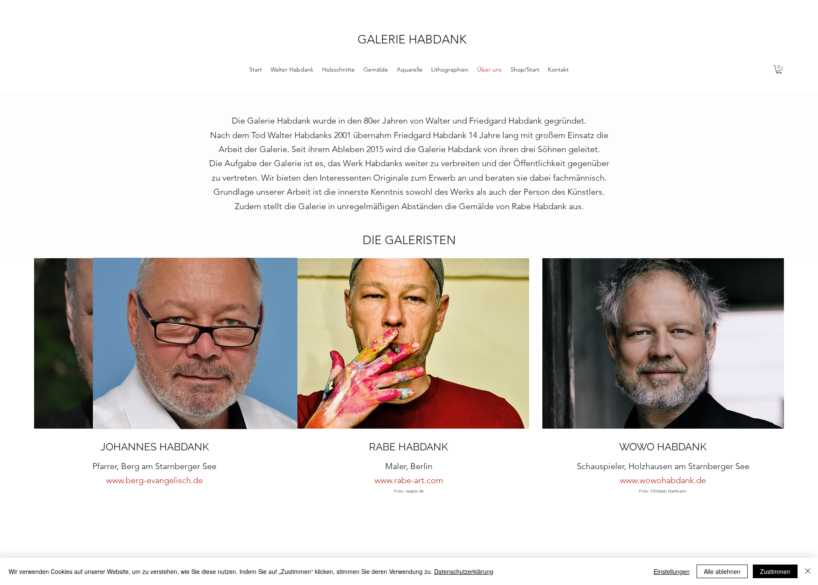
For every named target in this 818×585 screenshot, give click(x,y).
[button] (779, 69)
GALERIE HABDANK (412, 39)
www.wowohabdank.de (663, 480)
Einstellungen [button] (672, 571)
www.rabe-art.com (408, 480)
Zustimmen (775, 571)
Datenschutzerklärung (463, 571)
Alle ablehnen (722, 571)
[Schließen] (808, 571)
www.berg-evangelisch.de (154, 480)
